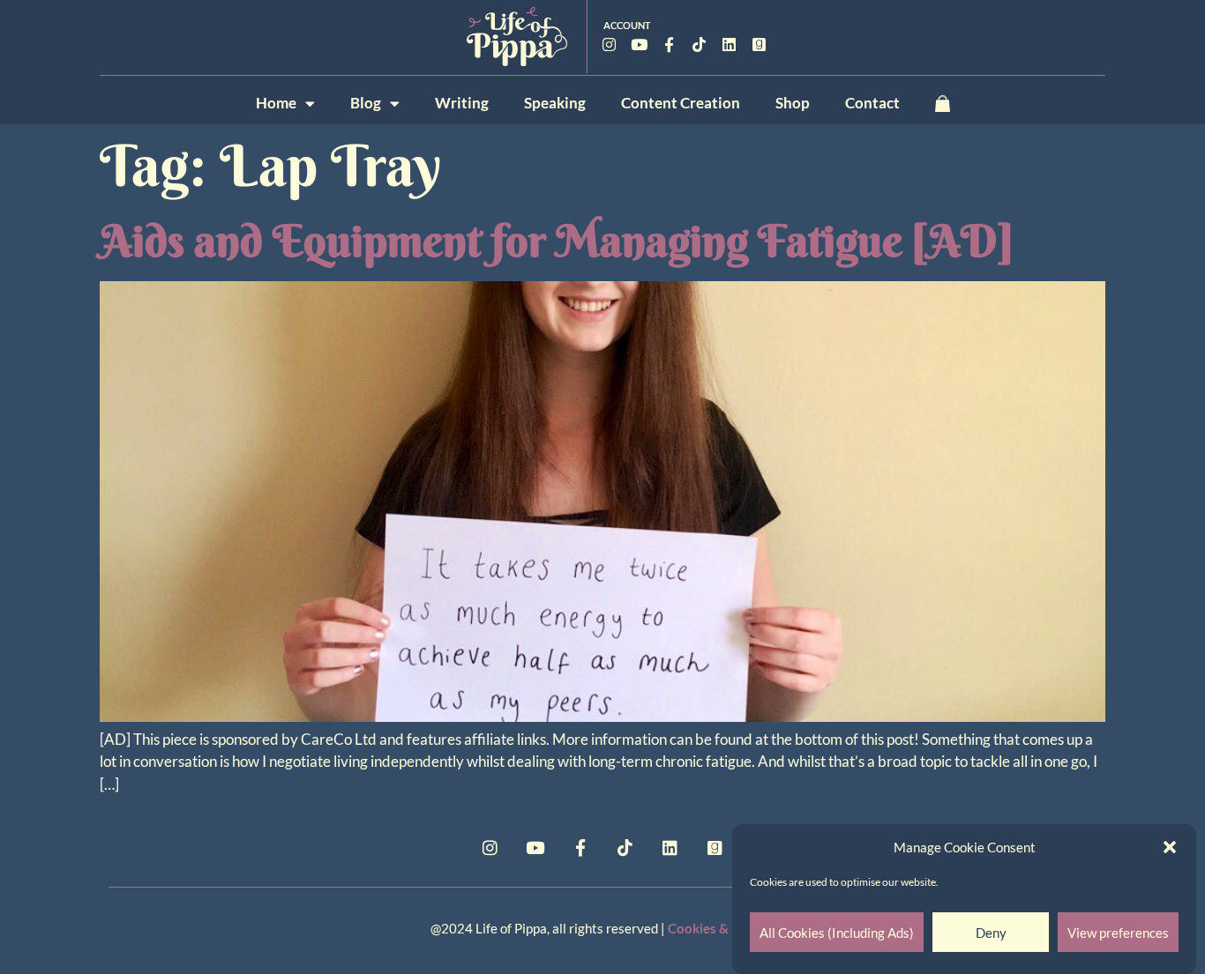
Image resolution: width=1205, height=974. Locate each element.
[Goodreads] (760, 44)
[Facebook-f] (670, 44)
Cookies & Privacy (721, 928)
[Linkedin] (730, 44)
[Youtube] (640, 44)
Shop (792, 102)
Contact (872, 102)
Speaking (555, 102)
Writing (462, 102)
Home (276, 102)
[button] (1170, 847)
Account (627, 25)
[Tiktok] (700, 44)
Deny (991, 933)
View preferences (1118, 933)
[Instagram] (610, 44)
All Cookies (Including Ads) (837, 933)
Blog (365, 102)
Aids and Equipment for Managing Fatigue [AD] (557, 240)
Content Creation (680, 102)
